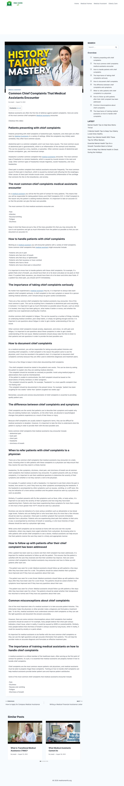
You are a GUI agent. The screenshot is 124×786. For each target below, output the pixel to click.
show (18, 108)
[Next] (77, 740)
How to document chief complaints (105, 81)
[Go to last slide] (10, 740)
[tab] (40, 761)
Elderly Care (113, 3)
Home (76, 3)
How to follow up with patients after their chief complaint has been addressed (105, 99)
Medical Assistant (100, 3)
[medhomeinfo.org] (15, 3)
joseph (12, 102)
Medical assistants (43, 115)
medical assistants (48, 157)
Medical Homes (86, 3)
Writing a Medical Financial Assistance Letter (66, 703)
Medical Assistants (22, 136)
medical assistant (18, 194)
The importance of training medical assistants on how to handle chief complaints (105, 113)
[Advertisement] (62, 21)
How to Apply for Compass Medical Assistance (23, 703)
